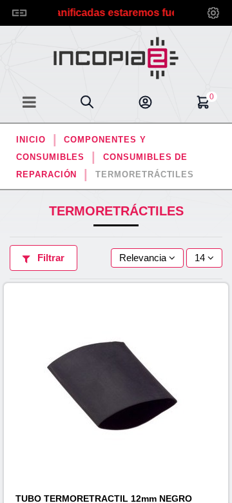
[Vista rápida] (221, 352)
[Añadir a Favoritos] (221, 306)
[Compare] (221, 329)
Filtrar (49, 257)
